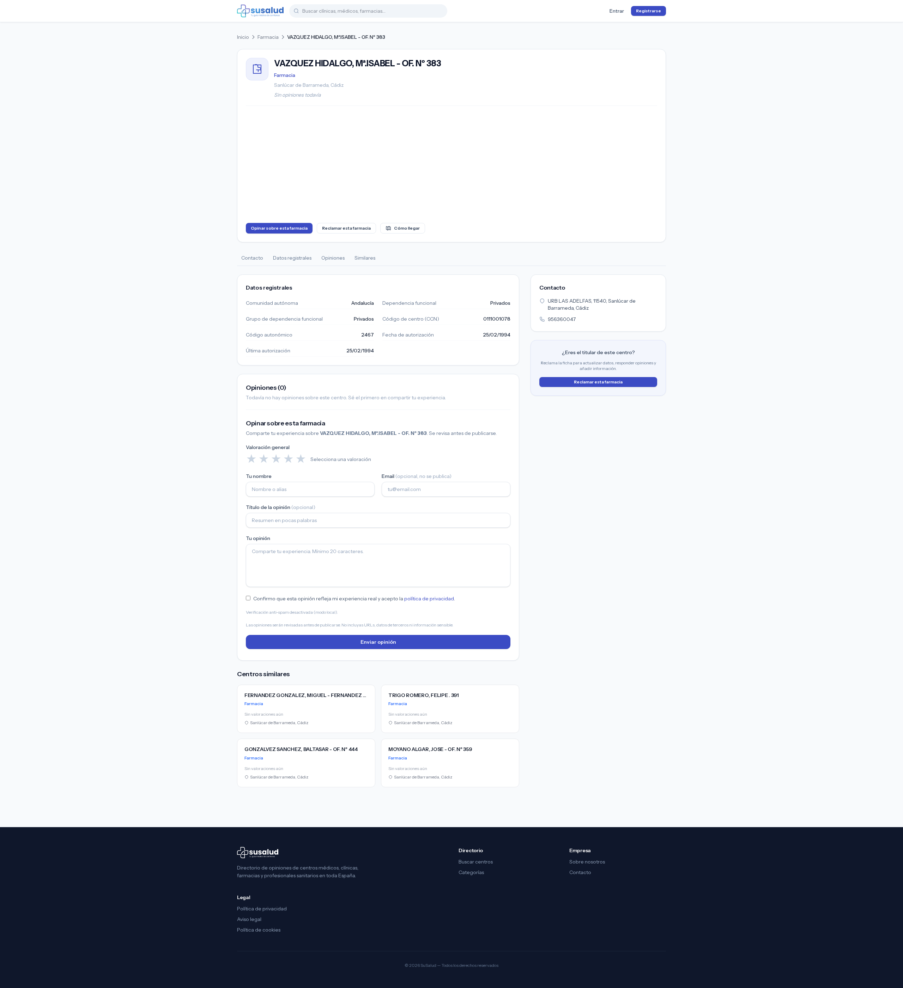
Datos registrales (292, 258)
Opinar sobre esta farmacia (279, 228)
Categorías (471, 872)
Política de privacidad (262, 908)
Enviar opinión (378, 642)
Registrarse (648, 10)
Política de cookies (258, 930)
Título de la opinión (280, 507)
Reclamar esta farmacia (346, 228)
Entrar (617, 11)
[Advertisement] (451, 165)
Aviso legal (249, 919)
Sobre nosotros (587, 862)
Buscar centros (476, 862)
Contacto (252, 258)
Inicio (243, 37)
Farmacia (268, 37)
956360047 (562, 319)
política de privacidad (429, 598)
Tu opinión (258, 538)
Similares (364, 258)
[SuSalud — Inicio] (260, 11)
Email (417, 476)
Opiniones (333, 258)
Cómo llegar (407, 228)
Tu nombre (259, 476)
